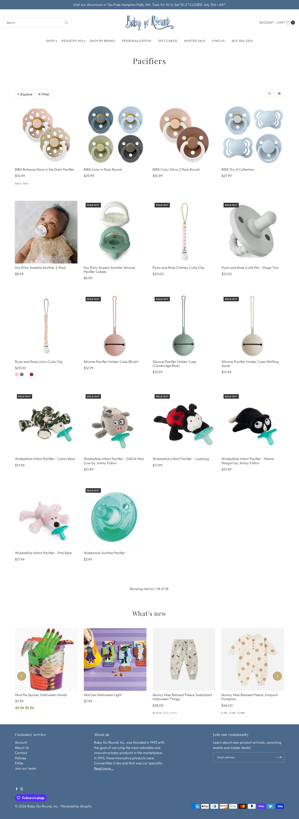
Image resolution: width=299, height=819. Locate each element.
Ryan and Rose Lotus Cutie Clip (39, 361)
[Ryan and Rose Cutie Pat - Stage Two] (253, 232)
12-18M (241, 712)
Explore (26, 94)
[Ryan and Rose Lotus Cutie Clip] (46, 326)
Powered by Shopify (76, 806)
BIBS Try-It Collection (238, 169)
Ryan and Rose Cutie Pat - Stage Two (250, 267)
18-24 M (157, 712)
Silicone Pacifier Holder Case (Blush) (111, 361)
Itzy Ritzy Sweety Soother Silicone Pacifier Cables (109, 269)
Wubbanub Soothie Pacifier (104, 553)
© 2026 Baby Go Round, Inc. (37, 806)
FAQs (19, 763)
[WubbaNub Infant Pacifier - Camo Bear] (46, 423)
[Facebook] (16, 789)
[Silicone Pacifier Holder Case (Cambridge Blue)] (184, 326)
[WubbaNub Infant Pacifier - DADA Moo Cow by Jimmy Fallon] (115, 423)
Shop (50, 41)
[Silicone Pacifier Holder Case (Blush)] (115, 326)
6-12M (232, 712)
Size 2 (18, 183)
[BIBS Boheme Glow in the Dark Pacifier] (46, 134)
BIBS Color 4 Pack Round (103, 169)
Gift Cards (167, 41)
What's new (149, 613)
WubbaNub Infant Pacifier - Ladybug (181, 459)
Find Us (218, 41)
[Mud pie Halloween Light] (115, 659)
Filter (45, 94)
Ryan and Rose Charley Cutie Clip (178, 267)
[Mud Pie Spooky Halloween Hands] (46, 659)
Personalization (136, 41)
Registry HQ (72, 41)
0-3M (224, 712)
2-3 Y (166, 712)
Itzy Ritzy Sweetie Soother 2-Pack (40, 267)
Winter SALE (194, 41)
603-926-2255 (242, 41)
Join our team (25, 768)
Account (266, 22)
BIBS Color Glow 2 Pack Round (176, 169)
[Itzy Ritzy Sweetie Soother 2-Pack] (46, 232)
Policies (20, 758)
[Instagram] (21, 789)
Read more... (104, 768)
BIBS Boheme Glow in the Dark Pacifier (44, 169)
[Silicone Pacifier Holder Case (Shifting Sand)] (253, 326)
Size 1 (25, 183)
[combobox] (37, 22)
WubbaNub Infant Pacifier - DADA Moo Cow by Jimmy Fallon (114, 461)
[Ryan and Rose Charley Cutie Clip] (184, 232)
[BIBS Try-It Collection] (253, 134)
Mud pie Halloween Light (103, 695)
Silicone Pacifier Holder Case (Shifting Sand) (250, 363)
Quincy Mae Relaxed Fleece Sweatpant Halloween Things (182, 697)
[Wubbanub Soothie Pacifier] (115, 517)
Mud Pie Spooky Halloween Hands (41, 695)
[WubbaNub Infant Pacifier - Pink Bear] (46, 517)
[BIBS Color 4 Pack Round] (115, 134)
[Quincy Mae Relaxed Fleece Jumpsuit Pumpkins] (252, 659)
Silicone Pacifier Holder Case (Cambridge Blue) (174, 363)
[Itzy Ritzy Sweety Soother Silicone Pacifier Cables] (115, 232)
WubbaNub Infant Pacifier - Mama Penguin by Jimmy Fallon (248, 461)
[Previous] (21, 676)
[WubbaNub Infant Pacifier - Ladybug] (184, 423)
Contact (21, 753)
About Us (22, 747)
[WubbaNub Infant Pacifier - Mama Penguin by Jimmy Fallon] (253, 423)
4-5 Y (174, 712)
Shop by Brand (102, 41)
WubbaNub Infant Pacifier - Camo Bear (45, 459)
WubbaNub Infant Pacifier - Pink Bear (43, 553)
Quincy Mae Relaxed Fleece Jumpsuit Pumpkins (249, 697)
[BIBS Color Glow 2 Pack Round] (184, 134)
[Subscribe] (279, 757)
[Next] (277, 676)
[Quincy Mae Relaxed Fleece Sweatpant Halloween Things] (184, 659)
